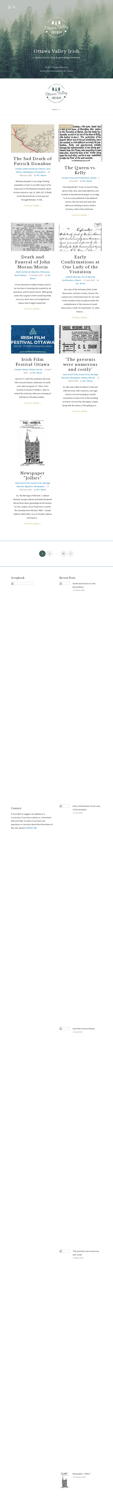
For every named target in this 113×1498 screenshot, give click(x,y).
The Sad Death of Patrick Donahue (32, 161)
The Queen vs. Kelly (80, 170)
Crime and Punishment (79, 177)
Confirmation (67, 280)
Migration (35, 272)
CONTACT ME (31, 828)
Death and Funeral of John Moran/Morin (32, 262)
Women (91, 377)
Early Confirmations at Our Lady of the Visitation (80, 264)
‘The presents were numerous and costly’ (80, 364)
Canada (18, 168)
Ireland (41, 168)
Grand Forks (84, 374)
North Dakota (20, 275)
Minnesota (44, 272)
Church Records (88, 277)
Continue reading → (32, 205)
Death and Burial (30, 168)
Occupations (40, 172)
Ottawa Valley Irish (56, 51)
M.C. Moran (41, 175)
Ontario (77, 280)
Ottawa (32, 369)
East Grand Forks (70, 374)
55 (64, 553)
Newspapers (28, 172)
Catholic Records (72, 277)
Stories (39, 369)
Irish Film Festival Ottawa (33, 362)
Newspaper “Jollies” (32, 476)
